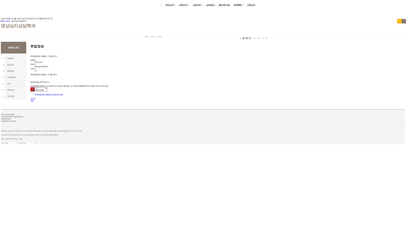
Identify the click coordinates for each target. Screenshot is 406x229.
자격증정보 (11, 77)
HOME (146, 36)
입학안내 (183, 5)
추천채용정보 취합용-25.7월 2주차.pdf (49, 94)
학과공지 (10, 58)
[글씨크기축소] (262, 38)
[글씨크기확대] (258, 38)
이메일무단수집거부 (8, 121)
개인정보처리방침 (7, 114)
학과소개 (170, 5)
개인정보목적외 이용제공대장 (12, 116)
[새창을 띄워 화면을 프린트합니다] (266, 38)
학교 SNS (10, 90)
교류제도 (210, 5)
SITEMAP (404, 21)
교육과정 (197, 5)
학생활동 (238, 5)
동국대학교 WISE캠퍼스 (399, 21)
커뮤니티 (251, 5)
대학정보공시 (6, 119)
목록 (32, 101)
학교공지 (10, 65)
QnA (9, 83)
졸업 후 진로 (224, 5)
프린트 (33, 98)
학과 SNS (10, 96)
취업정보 (159, 36)
